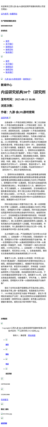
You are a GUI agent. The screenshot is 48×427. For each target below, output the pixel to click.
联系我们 (9, 52)
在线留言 (4, 400)
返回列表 (4, 118)
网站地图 (31, 335)
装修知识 (9, 47)
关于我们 (9, 44)
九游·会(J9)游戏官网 (13, 79)
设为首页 (5, 14)
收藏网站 (13, 14)
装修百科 (9, 50)
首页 (7, 41)
